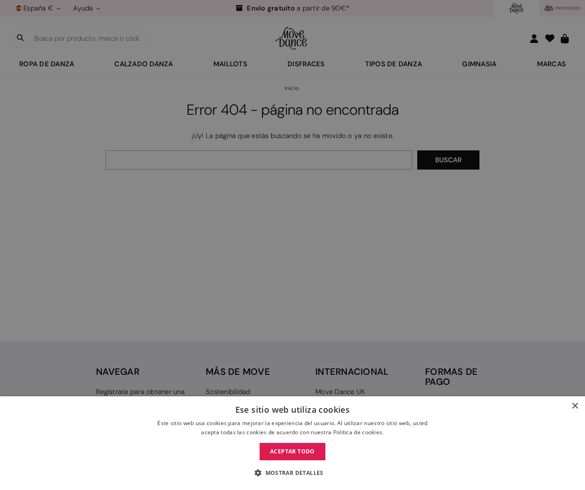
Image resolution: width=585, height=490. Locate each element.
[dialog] (292, 443)
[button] (292, 473)
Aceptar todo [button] (292, 451)
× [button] (574, 406)
